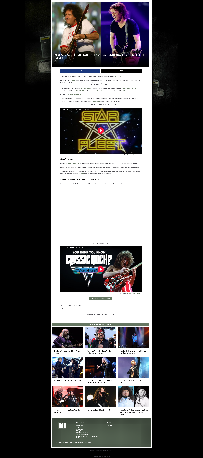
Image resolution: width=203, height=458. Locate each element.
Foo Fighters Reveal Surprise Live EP (99, 410)
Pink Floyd (134, 88)
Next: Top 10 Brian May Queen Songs (101, 298)
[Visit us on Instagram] (108, 425)
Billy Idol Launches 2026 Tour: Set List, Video (132, 382)
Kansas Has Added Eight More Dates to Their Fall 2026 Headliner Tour (99, 382)
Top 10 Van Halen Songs (74, 94)
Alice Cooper (126, 88)
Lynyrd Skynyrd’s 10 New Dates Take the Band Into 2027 (67, 411)
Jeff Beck (77, 91)
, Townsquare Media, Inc (77, 442)
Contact (78, 438)
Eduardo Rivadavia (61, 62)
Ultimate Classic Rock (133, 155)
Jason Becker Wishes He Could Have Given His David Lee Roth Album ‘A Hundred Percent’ (134, 412)
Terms (78, 427)
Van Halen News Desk (73, 163)
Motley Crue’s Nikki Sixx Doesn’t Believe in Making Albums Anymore (100, 352)
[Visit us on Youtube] (111, 425)
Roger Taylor (101, 91)
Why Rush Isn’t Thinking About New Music (67, 380)
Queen (73, 80)
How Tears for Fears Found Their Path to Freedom (67, 352)
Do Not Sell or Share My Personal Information (87, 436)
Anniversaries (69, 308)
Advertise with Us (80, 425)
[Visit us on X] (117, 425)
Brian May (118, 76)
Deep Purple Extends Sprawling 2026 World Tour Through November (133, 352)
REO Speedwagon (86, 88)
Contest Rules (79, 429)
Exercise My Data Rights (82, 434)
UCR (81, 305)
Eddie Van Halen (127, 91)
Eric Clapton (96, 101)
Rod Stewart (83, 91)
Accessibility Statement (82, 432)
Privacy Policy (79, 431)
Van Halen (81, 173)
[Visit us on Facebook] (114, 425)
